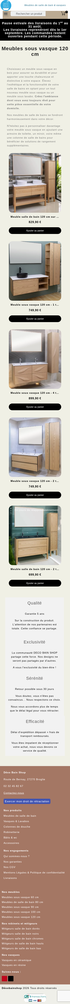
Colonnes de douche (17, 826)
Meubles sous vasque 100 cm (21, 911)
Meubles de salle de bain (20, 815)
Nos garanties (13, 861)
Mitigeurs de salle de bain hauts (23, 943)
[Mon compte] (50, 14)
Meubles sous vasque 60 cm (20, 897)
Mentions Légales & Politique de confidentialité (34, 872)
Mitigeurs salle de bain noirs (20, 933)
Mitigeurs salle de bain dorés (21, 928)
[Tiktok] (10, 978)
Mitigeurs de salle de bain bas (21, 948)
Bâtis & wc (10, 837)
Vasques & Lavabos (16, 821)
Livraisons (10, 878)
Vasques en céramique (16, 960)
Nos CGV (9, 867)
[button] (27, 801)
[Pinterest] (4, 978)
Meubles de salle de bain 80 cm (22, 902)
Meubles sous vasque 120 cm (21, 916)
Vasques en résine (14, 965)
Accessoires (11, 843)
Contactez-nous (14, 792)
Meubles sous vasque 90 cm (20, 907)
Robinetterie (12, 832)
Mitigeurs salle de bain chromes (22, 938)
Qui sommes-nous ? (17, 856)
